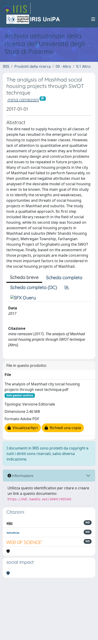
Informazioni (22, 475)
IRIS (6, 66)
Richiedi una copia (64, 427)
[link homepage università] (33, 19)
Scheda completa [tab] (64, 277)
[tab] (67, 287)
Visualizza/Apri (24, 427)
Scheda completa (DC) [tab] (33, 287)
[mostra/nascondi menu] (93, 19)
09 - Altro (63, 66)
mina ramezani (23, 99)
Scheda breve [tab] (24, 277)
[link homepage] (17, 8)
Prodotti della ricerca (32, 66)
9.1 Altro (83, 66)
